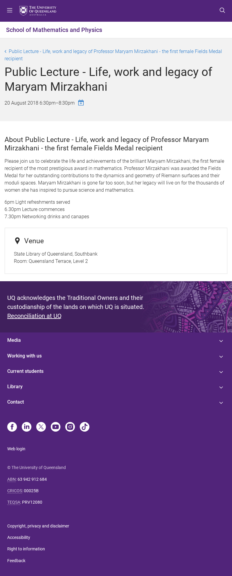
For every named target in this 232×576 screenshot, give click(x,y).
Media (14, 340)
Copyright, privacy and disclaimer (38, 526)
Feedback (16, 560)
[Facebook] (12, 427)
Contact (15, 402)
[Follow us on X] (41, 427)
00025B (31, 490)
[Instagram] (70, 427)
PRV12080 (32, 502)
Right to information (26, 548)
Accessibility (18, 537)
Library (15, 386)
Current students (25, 371)
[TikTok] (84, 427)
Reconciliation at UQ (34, 315)
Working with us (24, 356)
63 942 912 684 (32, 479)
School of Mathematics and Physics (54, 29)
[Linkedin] (26, 427)
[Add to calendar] (81, 102)
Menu (9, 11)
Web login (16, 448)
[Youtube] (55, 427)
